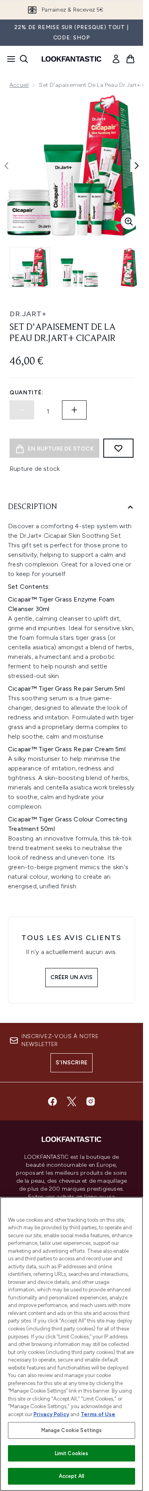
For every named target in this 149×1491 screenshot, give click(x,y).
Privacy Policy (51, 1414)
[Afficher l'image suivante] (136, 165)
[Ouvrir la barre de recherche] (23, 59)
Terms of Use (98, 1414)
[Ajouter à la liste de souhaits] (118, 448)
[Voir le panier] (130, 59)
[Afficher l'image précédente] (6, 165)
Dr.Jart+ (28, 314)
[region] (71, 1344)
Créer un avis (71, 977)
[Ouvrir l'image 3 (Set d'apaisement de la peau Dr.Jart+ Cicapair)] (129, 267)
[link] (116, 59)
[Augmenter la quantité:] (74, 409)
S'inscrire (71, 1062)
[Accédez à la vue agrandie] (129, 221)
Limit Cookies (72, 1453)
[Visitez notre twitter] (71, 1101)
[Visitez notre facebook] (52, 1101)
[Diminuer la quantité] (22, 409)
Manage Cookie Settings (71, 1430)
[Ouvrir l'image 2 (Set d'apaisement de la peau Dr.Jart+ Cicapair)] (79, 267)
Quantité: (26, 392)
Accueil (19, 85)
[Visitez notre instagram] (90, 1101)
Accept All (71, 1476)
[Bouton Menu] (8, 59)
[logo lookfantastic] (71, 59)
